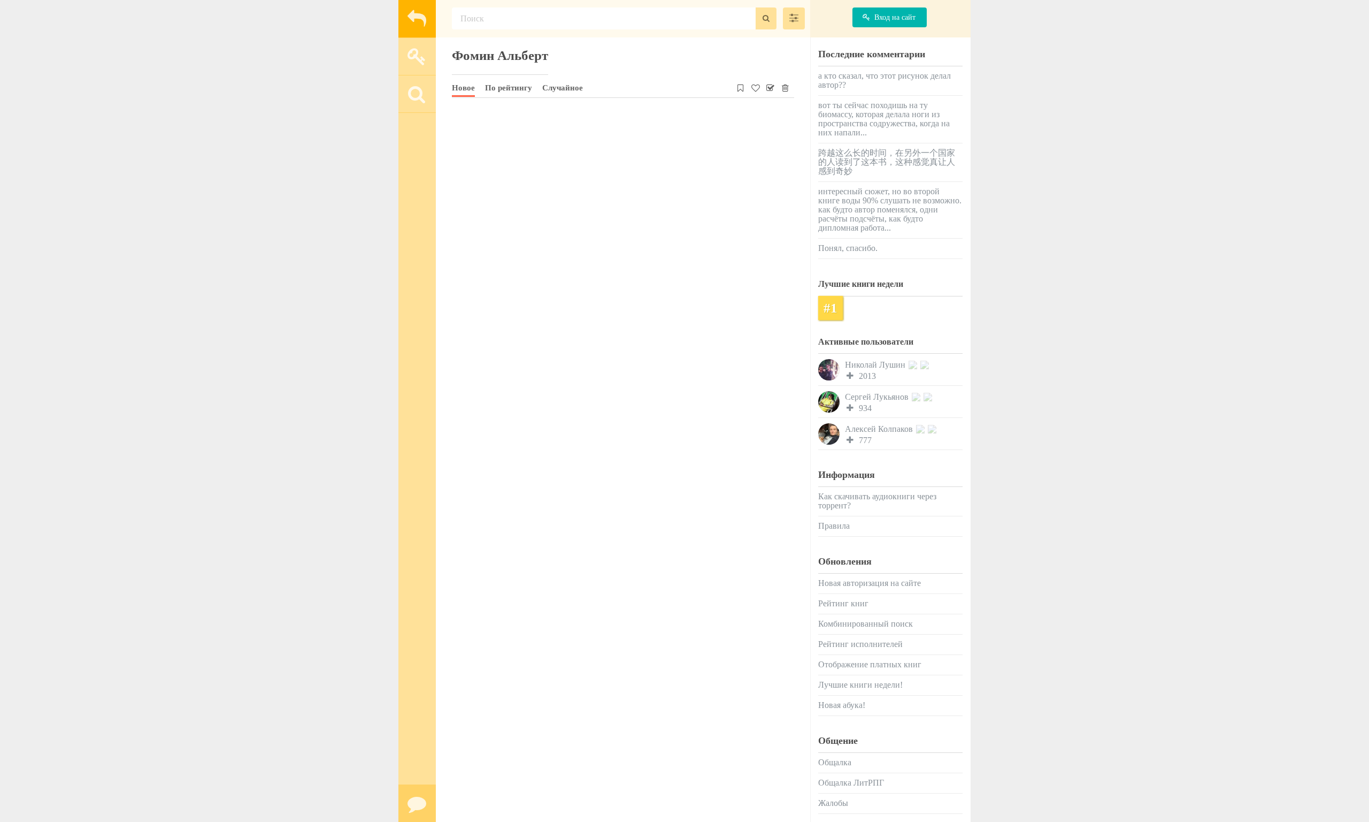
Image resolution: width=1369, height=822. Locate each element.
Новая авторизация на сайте (869, 583)
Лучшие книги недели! (860, 684)
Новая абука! (841, 705)
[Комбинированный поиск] (794, 18)
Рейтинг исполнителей (860, 644)
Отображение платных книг (869, 664)
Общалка (834, 762)
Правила (834, 525)
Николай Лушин (876, 364)
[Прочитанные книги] (770, 86)
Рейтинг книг (843, 603)
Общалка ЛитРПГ (851, 782)
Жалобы (833, 803)
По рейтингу (508, 87)
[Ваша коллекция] (755, 86)
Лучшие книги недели (860, 283)
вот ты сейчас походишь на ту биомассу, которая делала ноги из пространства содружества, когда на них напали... (884, 119)
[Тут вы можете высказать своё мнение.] (417, 803)
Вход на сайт (895, 17)
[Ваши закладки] (741, 86)
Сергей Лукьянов (878, 396)
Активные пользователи (865, 341)
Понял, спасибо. (848, 248)
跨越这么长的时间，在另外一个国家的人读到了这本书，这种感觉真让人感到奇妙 (886, 162)
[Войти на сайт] (417, 56)
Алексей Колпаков (880, 428)
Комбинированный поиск (865, 623)
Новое (463, 87)
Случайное (562, 87)
